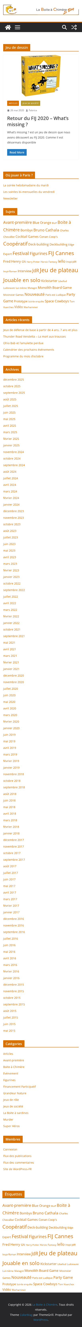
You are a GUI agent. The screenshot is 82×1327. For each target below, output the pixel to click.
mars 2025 (10, 432)
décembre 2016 (13, 919)
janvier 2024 (11, 504)
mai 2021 (9, 642)
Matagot (32, 288)
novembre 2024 (13, 452)
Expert (7, 254)
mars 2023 (10, 564)
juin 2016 (9, 945)
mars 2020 (10, 715)
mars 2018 (10, 820)
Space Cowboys (57, 301)
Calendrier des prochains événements (28, 350)
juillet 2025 (10, 406)
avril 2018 (9, 813)
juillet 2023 (10, 537)
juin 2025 (9, 412)
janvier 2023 (11, 577)
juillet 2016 (10, 938)
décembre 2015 (13, 984)
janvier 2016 (11, 978)
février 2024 (11, 498)
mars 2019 (10, 754)
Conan (43, 237)
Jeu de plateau (59, 270)
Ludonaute (9, 288)
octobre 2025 (11, 386)
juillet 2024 (10, 478)
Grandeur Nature (14, 1093)
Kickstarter (49, 281)
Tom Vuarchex (66, 1284)
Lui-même (21, 288)
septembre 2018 (14, 787)
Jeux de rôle (11, 1100)
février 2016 (11, 971)
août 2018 (9, 794)
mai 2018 (9, 807)
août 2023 (9, 531)
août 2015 (9, 1011)
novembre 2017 (13, 846)
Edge (71, 244)
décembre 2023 (13, 511)
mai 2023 (9, 550)
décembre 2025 (13, 379)
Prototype (20, 301)
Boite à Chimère (13, 1067)
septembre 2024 (14, 465)
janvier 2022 (11, 623)
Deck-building (38, 244)
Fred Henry (12, 261)
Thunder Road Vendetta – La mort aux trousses (34, 336)
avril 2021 (9, 649)
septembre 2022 (14, 590)
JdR (35, 270)
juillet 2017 (10, 873)
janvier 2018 (11, 833)
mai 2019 (9, 741)
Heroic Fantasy (49, 261)
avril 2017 (9, 892)
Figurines (38, 253)
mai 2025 (9, 419)
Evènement (10, 1073)
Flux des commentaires (18, 1162)
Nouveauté (34, 294)
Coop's (53, 237)
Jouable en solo (21, 280)
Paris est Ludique (55, 295)
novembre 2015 (13, 991)
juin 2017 (9, 879)
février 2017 (11, 906)
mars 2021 (10, 656)
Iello (61, 261)
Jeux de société (30, 103)
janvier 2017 (11, 912)
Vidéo (18, 307)
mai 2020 (9, 702)
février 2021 (11, 662)
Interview (24, 271)
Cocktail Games (27, 236)
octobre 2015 (11, 998)
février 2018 (11, 827)
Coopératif (15, 243)
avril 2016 (9, 958)
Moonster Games (13, 295)
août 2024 (9, 471)
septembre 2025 (14, 393)
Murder (8, 1119)
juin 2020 (9, 695)
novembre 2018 (13, 774)
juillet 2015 (10, 1017)
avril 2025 (9, 425)
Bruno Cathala (46, 230)
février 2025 (11, 439)
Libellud (62, 281)
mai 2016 (9, 952)
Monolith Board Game (55, 287)
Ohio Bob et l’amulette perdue (23, 343)
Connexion (10, 1149)
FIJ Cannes (61, 253)
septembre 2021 (14, 636)
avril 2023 (9, 557)
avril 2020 (9, 708)
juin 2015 (9, 1024)
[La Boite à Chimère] (8, 27)
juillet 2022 (10, 596)
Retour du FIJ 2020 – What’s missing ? (38, 121)
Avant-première (17, 222)
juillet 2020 (10, 689)
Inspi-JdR (71, 261)
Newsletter (10, 198)
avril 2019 (9, 748)
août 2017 (9, 866)
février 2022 (11, 616)
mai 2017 (9, 886)
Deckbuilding (58, 244)
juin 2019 (9, 735)
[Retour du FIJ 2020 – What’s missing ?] (41, 76)
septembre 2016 (14, 932)
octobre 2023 (11, 524)
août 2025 (9, 399)
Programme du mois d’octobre (23, 356)
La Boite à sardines (15, 1113)
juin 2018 (9, 800)
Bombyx (26, 230)
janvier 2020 (11, 728)
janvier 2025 (11, 445)
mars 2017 (10, 899)
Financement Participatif (19, 1086)
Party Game (63, 1277)
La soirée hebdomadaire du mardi (26, 185)
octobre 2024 (11, 458)
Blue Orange (42, 222)
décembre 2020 (13, 675)
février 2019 (11, 761)
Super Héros (11, 1126)
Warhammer (31, 307)
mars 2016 (10, 965)
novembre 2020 (13, 682)
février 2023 (11, 570)
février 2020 (11, 721)
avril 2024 (9, 485)
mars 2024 (10, 491)
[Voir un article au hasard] (74, 27)
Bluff (54, 223)
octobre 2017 (11, 853)
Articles (13, 103)
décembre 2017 (13, 840)
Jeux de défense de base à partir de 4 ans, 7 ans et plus (40, 330)
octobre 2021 (11, 629)
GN (24, 261)
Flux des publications (17, 1156)
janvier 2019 (11, 767)
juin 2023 (9, 544)
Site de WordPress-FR (17, 1169)
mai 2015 (9, 1030)
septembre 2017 (14, 859)
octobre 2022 (11, 583)
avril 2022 (9, 603)
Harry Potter (33, 261)
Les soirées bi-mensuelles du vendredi (29, 192)
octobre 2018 (11, 781)
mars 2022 (10, 610)
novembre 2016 (13, 925)
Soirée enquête (36, 301)
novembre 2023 (13, 518)
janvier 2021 (11, 669)
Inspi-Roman (10, 271)
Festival (21, 253)
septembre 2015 (14, 1004)
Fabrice (33, 110)
